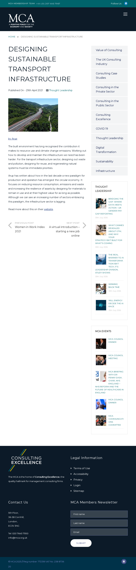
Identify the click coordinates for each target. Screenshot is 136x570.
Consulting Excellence (103, 117)
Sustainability (104, 161)
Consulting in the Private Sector (107, 89)
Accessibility (80, 473)
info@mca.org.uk (17, 537)
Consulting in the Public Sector (107, 103)
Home (11, 36)
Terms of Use (81, 468)
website (48, 209)
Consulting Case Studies (106, 75)
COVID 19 (102, 128)
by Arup (12, 138)
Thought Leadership (60, 90)
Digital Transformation (106, 150)
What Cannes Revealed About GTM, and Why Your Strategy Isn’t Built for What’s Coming (109, 234)
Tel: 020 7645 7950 (18, 533)
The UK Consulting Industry (108, 62)
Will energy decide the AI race (115, 303)
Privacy (77, 479)
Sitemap (78, 490)
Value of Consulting (109, 50)
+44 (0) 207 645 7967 (48, 3)
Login (76, 485)
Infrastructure (105, 171)
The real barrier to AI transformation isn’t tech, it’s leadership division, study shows (109, 263)
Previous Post (30, 227)
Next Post (64, 229)
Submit (81, 543)
